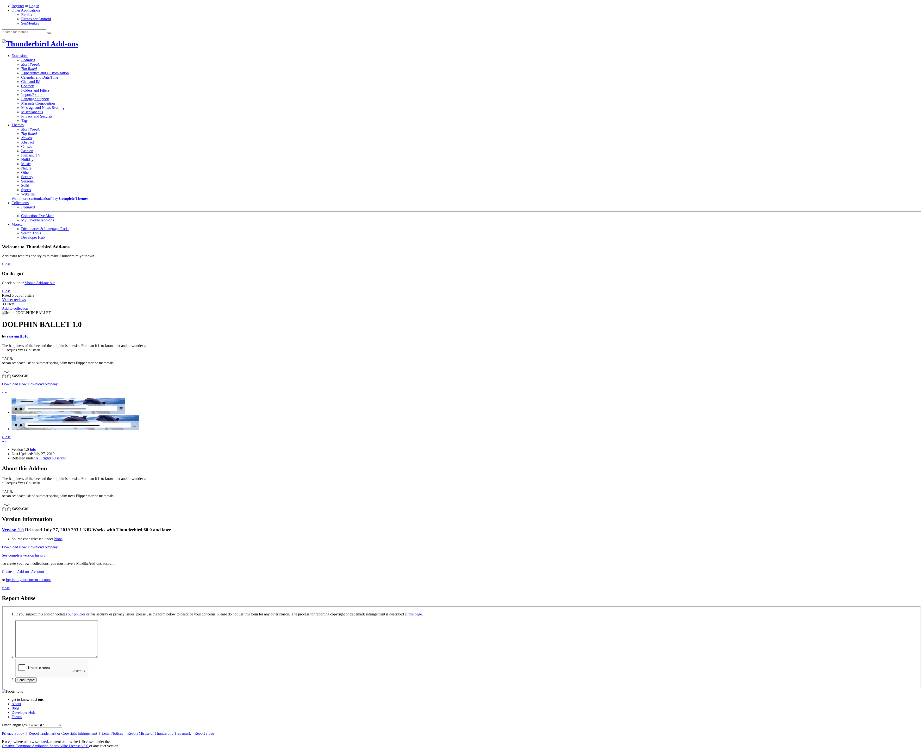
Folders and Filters (35, 90)
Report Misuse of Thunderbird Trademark (159, 733)
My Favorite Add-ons (37, 220)
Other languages (14, 725)
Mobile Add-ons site (40, 283)
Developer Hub (33, 237)
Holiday (27, 159)
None (58, 539)
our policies (76, 614)
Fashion (27, 151)
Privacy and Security (37, 116)
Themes (18, 125)
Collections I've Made (37, 216)
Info (33, 449)
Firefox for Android (36, 19)
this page (415, 614)
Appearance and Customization (45, 73)
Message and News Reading (42, 108)
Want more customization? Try (50, 198)
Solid (25, 185)
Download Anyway (43, 384)
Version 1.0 (13, 529)
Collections (20, 203)
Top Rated (29, 69)
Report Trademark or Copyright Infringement (63, 733)
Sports (26, 190)
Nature (26, 168)
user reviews (14, 300)
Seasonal (28, 181)
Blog (15, 708)
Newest (26, 138)
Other (25, 172)
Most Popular (31, 64)
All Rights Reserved (51, 458)
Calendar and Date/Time (39, 77)
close (6, 588)
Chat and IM (30, 82)
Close (6, 264)
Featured (28, 60)
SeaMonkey (30, 23)
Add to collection (15, 308)
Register (18, 6)
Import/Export (32, 95)
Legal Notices (113, 733)
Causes (26, 146)
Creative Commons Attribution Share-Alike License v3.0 (45, 746)
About (16, 704)
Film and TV (31, 155)
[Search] (49, 33)
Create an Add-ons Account (23, 572)
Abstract (27, 142)
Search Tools (31, 233)
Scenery (27, 177)
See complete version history (23, 555)
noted (43, 741)
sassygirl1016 (17, 336)
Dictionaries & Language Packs (45, 229)
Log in (34, 6)
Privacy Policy (13, 733)
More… (18, 224)
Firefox (26, 15)
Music (26, 164)
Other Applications (26, 10)
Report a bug (204, 733)
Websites (28, 194)
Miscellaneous (32, 112)
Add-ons (63, 43)
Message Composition (38, 103)
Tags (24, 121)
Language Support (35, 99)
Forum (17, 717)
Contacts (27, 86)
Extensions (20, 56)
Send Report (26, 680)
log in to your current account (28, 580)
